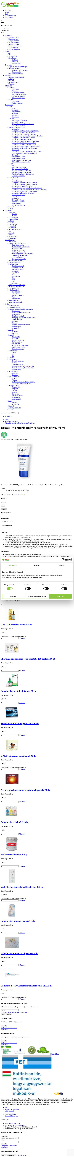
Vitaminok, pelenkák (18, 96)
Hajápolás (15, 115)
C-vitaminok (12, 226)
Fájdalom (7, 51)
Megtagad (13, 596)
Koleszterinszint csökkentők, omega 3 (23, 382)
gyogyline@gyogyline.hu (17, 1125)
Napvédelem (16, 276)
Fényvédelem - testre (18, 158)
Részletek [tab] (37, 565)
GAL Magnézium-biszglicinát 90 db (18, 756)
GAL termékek (13, 219)
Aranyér (14, 378)
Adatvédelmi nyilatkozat (12, 1109)
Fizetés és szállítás (10, 1114)
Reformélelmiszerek (14, 262)
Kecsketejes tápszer (18, 92)
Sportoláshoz (16, 63)
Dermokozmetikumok (15, 46)
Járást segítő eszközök (19, 252)
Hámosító (15, 321)
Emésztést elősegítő (18, 349)
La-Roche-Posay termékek (16, 127)
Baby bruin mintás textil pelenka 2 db (19, 953)
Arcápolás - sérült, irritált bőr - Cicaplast (24, 148)
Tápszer (14, 91)
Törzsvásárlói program (11, 1116)
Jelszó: (3, 1140)
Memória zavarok (13, 305)
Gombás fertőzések (18, 266)
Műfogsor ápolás (17, 395)
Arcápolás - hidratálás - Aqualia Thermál (24, 184)
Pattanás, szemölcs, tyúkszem (21, 324)
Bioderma (11, 118)
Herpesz (14, 323)
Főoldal (7, 419)
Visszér (14, 380)
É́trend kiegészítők (18, 295)
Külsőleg (15, 60)
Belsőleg (15, 61)
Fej (9, 53)
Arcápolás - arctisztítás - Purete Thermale (24, 183)
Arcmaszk (15, 179)
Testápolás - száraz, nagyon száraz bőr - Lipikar (26, 151)
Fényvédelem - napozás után (21, 162)
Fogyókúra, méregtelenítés (16, 286)
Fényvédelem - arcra (18, 157)
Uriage (10, 163)
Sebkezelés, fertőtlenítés (19, 255)
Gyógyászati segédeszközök (17, 243)
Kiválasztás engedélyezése (37, 596)
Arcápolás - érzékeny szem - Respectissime (25, 131)
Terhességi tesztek (17, 364)
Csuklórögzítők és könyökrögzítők (22, 253)
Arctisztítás (15, 129)
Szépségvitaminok (17, 267)
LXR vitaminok (13, 47)
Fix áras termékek (13, 42)
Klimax (14, 363)
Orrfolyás (11, 80)
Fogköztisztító (16, 399)
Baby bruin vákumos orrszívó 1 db (18, 921)
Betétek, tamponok (18, 361)
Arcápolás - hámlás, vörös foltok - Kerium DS (26, 146)
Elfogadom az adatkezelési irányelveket (15, 1012)
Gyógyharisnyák (17, 248)
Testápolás (15, 117)
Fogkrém (15, 389)
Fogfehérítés (16, 397)
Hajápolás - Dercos (18, 200)
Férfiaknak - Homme (18, 202)
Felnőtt (14, 214)
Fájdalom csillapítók (18, 98)
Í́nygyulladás (16, 387)
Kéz (13, 278)
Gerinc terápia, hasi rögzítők (20, 247)
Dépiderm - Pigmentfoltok (20, 169)
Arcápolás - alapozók (18, 195)
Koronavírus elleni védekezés (21, 312)
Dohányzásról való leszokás (16, 285)
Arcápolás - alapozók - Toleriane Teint (24, 144)
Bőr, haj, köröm (13, 264)
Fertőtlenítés (16, 314)
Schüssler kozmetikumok (20, 70)
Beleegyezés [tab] (13, 565)
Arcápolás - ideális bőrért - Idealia (22, 186)
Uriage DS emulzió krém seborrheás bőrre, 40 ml (19, 423)
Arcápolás (15, 110)
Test (13, 281)
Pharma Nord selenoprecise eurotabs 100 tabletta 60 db (28, 659)
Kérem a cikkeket (6, 1014)
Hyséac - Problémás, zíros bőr (21, 170)
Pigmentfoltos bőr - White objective (23, 124)
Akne (14, 108)
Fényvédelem (16, 112)
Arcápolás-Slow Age (18, 205)
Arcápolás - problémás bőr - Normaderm (24, 191)
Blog (6, 14)
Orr (13, 354)
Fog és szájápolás (13, 385)
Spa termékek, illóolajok (15, 260)
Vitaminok (11, 84)
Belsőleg (15, 333)
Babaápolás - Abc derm (19, 120)
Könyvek (11, 406)
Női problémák (13, 359)
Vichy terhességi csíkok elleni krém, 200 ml (22, 887)
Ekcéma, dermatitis (18, 269)
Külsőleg (15, 331)
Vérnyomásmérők (17, 257)
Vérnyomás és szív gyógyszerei (22, 383)
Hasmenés (15, 338)
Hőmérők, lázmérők (18, 250)
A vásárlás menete (10, 15)
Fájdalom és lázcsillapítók (16, 77)
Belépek (4, 1026)
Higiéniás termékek (18, 316)
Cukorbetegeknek (13, 290)
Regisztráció (4, 1029)
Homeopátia (8, 65)
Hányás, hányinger (18, 340)
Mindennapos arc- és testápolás (21, 172)
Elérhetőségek (9, 17)
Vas (9, 231)
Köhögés (11, 79)
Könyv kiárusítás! (13, 41)
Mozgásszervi (12, 58)
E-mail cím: (4, 1136)
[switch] (28, 588)
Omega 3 (11, 233)
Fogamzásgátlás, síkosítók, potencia (23, 366)
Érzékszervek (12, 350)
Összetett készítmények (15, 73)
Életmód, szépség (10, 240)
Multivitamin (12, 212)
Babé (10, 106)
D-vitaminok (12, 238)
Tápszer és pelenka (14, 49)
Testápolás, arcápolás (18, 125)
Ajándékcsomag (17, 181)
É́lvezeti (14, 402)
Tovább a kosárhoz (21, 1155)
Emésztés (11, 335)
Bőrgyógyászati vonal (19, 167)
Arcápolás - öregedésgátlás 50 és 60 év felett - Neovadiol (29, 189)
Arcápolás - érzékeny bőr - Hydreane (23, 132)
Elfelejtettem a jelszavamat (9, 1028)
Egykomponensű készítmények (17, 67)
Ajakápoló (15, 273)
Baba (14, 165)
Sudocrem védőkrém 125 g (14, 854)
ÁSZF (6, 1107)
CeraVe (10, 208)
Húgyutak (11, 357)
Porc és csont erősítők (15, 229)
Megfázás (8, 75)
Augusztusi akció (13, 37)
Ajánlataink (8, 35)
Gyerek (14, 215)
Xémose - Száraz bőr (18, 176)
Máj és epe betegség (18, 347)
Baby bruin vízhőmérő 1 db (14, 822)
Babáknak (11, 87)
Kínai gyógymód (13, 288)
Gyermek (15, 113)
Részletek (22, 638)
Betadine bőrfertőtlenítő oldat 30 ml (18, 691)
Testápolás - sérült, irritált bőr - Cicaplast (24, 153)
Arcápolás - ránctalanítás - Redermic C (24, 143)
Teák (13, 297)
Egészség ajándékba (14, 408)
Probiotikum (16, 344)
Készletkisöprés (13, 39)
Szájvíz (14, 390)
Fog (9, 54)
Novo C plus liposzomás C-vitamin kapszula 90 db (25, 790)
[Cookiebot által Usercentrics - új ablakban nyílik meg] (63, 559)
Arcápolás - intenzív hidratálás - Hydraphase (25, 141)
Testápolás (15, 89)
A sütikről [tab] (61, 565)
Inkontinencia (16, 369)
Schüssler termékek (14, 44)
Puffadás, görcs (17, 342)
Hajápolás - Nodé (17, 122)
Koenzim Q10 (12, 224)
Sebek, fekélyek (17, 319)
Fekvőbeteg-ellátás (18, 245)
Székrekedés (16, 337)
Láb (13, 279)
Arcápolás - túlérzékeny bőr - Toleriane (24, 134)
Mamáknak (11, 99)
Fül (13, 356)
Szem (14, 352)
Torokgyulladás (13, 82)
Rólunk (7, 12)
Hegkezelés (15, 328)
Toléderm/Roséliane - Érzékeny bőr (23, 174)
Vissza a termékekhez (8, 1155)
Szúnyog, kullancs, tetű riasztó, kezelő (24, 318)
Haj (13, 274)
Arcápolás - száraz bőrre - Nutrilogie (23, 193)
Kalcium (11, 221)
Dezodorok (15, 150)
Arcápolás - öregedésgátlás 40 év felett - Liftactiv (27, 188)
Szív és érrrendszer (14, 376)
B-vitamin (11, 222)
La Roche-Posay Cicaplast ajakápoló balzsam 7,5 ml (26, 985)
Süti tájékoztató (9, 1111)
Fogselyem (15, 394)
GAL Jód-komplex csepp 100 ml (16, 624)
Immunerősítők (13, 236)
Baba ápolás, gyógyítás (19, 94)
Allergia (10, 330)
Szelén (10, 234)
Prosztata (15, 373)
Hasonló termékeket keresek (18, 494)
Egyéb (7, 304)
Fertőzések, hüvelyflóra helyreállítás (23, 368)
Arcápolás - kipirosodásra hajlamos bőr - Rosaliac (27, 136)
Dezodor (15, 283)
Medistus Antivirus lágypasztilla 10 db (20, 723)
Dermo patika (9, 105)
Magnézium (12, 228)
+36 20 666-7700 (14, 1123)
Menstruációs (12, 56)
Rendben (60, 596)
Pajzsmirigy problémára (15, 302)
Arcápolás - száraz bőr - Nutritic (22, 139)
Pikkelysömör (16, 326)
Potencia (15, 375)
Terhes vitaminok (17, 103)
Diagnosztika (12, 241)
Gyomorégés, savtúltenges (20, 345)
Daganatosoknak (13, 300)
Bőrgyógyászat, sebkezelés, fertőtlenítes (20, 309)
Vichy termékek (13, 177)
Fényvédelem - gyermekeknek (21, 160)
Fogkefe (14, 392)
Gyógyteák (15, 404)
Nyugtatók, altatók (14, 307)
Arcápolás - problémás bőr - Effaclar (23, 137)
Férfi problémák (13, 371)
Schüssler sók (16, 72)
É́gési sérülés (16, 311)
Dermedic (11, 207)
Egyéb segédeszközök (19, 259)
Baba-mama (8, 86)
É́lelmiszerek (16, 298)
